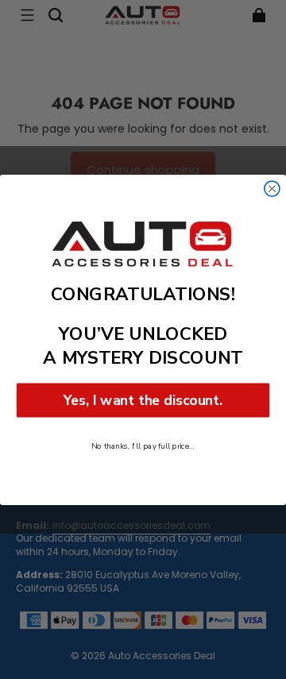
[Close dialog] (272, 188)
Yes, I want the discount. (143, 399)
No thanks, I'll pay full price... (143, 445)
